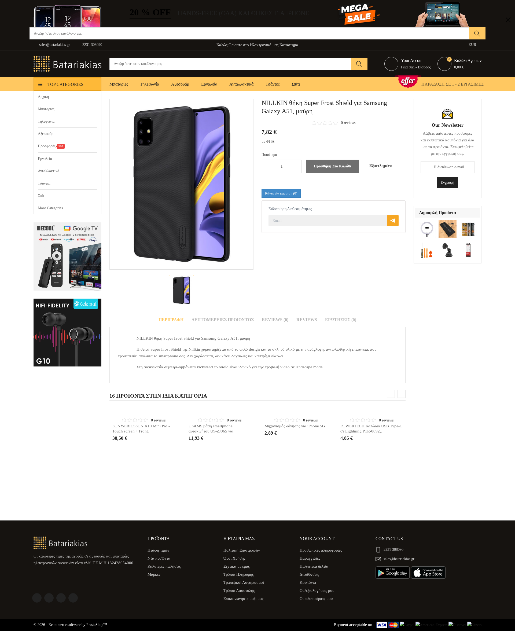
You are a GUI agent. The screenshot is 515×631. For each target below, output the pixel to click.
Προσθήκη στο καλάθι (332, 166)
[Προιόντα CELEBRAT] (67, 332)
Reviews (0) (275, 319)
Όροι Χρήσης (234, 558)
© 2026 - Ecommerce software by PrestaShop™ (70, 625)
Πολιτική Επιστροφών (241, 550)
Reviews (306, 319)
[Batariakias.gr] (60, 542)
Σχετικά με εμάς (236, 566)
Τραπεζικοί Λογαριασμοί (243, 582)
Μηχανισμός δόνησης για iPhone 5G (294, 426)
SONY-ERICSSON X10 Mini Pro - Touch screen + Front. (141, 429)
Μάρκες (154, 574)
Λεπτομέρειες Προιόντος (223, 319)
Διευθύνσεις (309, 574)
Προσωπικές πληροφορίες (321, 550)
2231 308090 (92, 45)
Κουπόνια (308, 582)
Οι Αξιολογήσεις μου (317, 590)
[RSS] (61, 598)
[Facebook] (37, 598)
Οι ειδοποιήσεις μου (316, 598)
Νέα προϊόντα (159, 558)
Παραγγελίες (310, 558)
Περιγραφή (171, 319)
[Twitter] (49, 598)
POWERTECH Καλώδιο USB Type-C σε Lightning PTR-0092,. (371, 429)
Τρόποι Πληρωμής (238, 574)
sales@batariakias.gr (54, 45)
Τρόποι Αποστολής (239, 590)
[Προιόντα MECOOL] (67, 256)
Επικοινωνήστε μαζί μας (243, 598)
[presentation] (391, 394)
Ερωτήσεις (340, 319)
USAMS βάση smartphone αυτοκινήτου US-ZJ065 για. (211, 429)
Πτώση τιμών (159, 550)
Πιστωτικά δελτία (314, 566)
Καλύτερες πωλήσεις (164, 566)
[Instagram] (73, 598)
